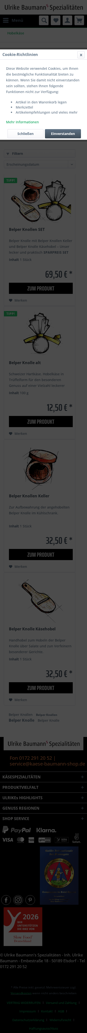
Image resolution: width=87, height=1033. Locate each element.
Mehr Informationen (22, 122)
